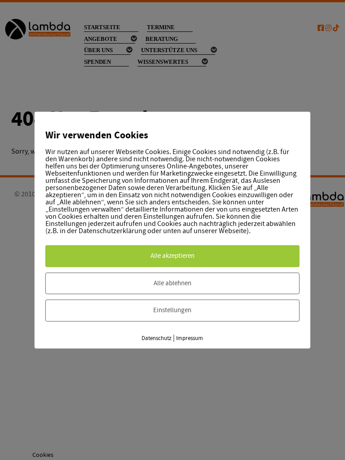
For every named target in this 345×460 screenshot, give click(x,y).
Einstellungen (172, 310)
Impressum (189, 338)
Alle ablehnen (172, 283)
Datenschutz (157, 338)
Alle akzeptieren (172, 256)
